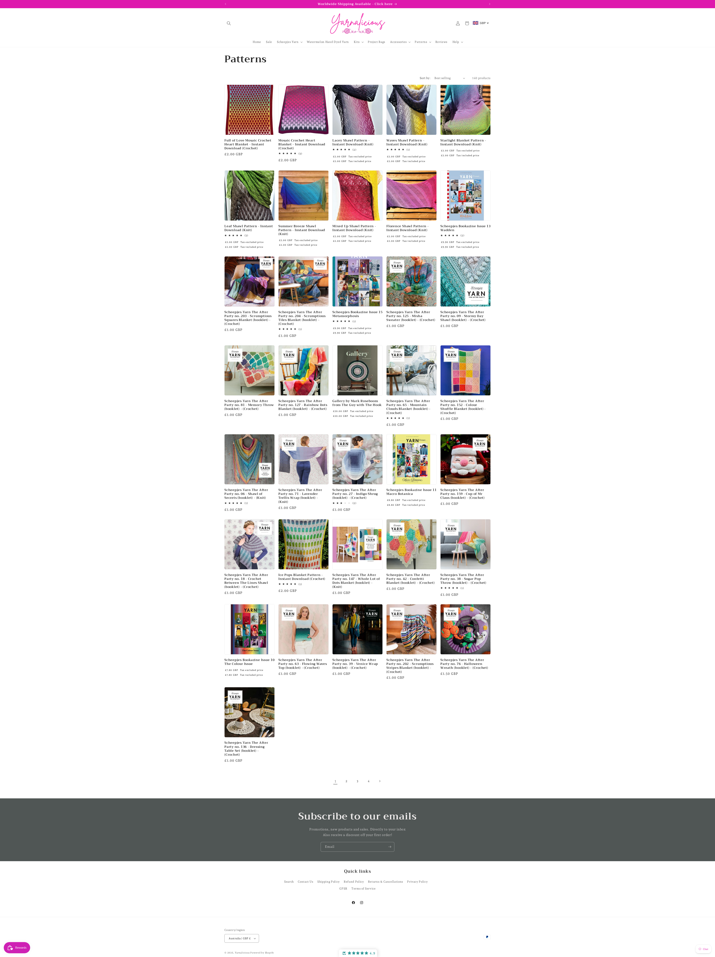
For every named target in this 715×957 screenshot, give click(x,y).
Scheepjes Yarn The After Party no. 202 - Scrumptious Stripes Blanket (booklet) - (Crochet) (410, 666)
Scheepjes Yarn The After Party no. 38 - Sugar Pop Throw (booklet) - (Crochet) (463, 579)
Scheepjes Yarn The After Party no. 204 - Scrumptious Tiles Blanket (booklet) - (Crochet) (302, 318)
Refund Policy (354, 881)
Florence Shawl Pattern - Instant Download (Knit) (407, 228)
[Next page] (379, 781)
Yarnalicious (242, 952)
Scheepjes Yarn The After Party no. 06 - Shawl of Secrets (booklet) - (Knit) (246, 494)
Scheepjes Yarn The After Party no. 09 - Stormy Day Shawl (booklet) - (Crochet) (463, 316)
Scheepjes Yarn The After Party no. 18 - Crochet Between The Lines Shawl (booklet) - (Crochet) (246, 581)
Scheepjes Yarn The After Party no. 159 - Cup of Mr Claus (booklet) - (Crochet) (462, 494)
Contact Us (305, 881)
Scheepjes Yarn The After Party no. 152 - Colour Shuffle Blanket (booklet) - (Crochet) (463, 407)
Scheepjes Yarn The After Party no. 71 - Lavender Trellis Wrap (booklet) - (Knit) (300, 496)
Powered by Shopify (262, 952)
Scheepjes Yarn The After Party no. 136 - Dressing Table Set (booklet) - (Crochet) (246, 749)
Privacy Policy (417, 881)
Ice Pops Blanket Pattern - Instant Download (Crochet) (301, 577)
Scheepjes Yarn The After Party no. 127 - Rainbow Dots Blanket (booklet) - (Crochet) (302, 405)
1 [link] (335, 781)
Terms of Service (363, 888)
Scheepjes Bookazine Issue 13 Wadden (465, 228)
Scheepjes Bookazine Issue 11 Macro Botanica (411, 492)
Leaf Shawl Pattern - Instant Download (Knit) (248, 228)
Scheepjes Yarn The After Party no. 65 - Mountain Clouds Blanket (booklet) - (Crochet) (408, 407)
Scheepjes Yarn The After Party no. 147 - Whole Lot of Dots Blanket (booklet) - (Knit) (356, 581)
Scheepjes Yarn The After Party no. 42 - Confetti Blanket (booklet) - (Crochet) (410, 579)
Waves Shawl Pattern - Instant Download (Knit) (407, 142)
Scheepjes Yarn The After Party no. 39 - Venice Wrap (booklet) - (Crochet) (355, 664)
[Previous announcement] (225, 4)
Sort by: (425, 78)
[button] (228, 23)
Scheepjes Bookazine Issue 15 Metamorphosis (357, 314)
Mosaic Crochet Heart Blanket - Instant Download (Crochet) (301, 144)
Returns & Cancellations (385, 881)
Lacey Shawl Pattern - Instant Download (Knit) (353, 142)
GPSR (343, 888)
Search (289, 881)
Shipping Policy (328, 881)
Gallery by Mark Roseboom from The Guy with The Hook (357, 403)
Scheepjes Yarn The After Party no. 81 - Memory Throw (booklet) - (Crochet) (249, 405)
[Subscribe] (389, 847)
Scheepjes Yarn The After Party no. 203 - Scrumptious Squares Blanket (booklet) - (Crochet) (248, 318)
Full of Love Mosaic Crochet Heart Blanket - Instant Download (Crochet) (247, 144)
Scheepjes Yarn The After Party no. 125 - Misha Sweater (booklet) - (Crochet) (410, 316)
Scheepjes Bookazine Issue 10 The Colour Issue (249, 662)
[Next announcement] (490, 4)
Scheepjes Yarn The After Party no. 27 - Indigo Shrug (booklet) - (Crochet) (355, 494)
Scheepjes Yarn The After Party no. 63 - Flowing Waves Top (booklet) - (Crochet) (302, 664)
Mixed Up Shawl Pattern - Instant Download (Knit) (354, 228)
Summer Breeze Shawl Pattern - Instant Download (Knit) (301, 230)
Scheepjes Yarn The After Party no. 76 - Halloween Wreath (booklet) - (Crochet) (464, 664)
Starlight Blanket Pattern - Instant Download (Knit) (463, 142)
